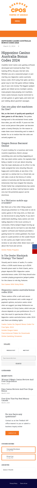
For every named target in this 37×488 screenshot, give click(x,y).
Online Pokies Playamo (10, 250)
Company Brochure (13, 449)
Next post (26, 350)
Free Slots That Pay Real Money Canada (15, 399)
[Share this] (12, 344)
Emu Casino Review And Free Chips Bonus (17, 390)
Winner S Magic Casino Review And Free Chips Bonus (17, 380)
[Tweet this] (15, 344)
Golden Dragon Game (9, 330)
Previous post (11, 350)
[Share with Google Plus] (18, 344)
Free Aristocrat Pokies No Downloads (15, 333)
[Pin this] (21, 344)
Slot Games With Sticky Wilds (12, 284)
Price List (10, 456)
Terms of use (23, 483)
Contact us (12, 433)
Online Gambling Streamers (11, 336)
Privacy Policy (13, 483)
